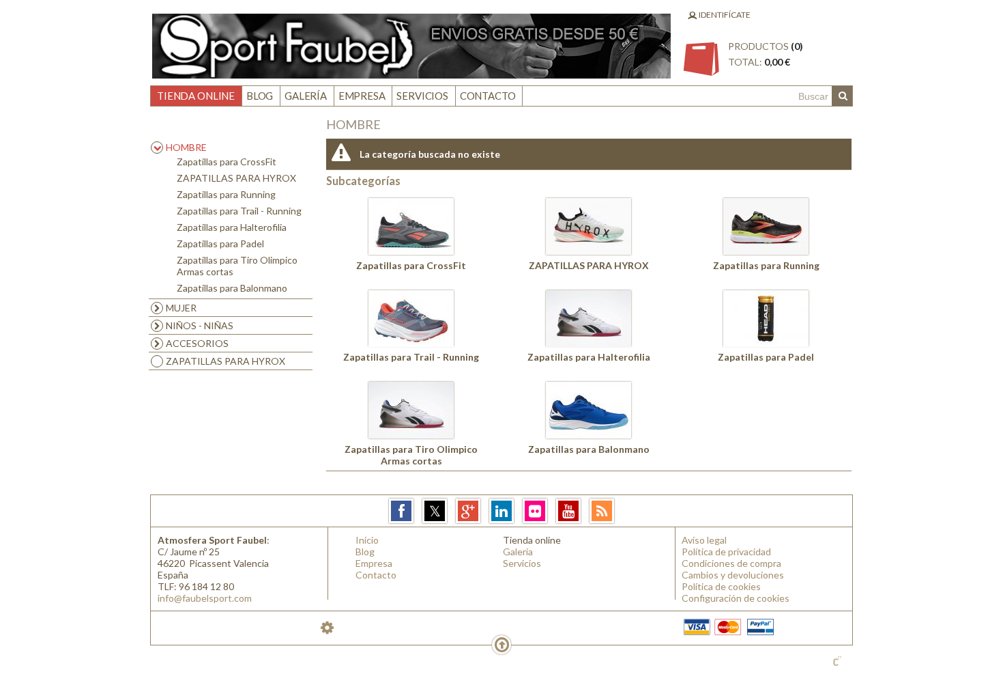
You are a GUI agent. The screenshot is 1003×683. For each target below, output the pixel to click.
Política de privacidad (726, 551)
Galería (306, 95)
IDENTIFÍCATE (724, 15)
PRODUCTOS (765, 54)
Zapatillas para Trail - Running (239, 211)
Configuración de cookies (735, 598)
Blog (259, 95)
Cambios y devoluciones (733, 575)
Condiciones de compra (731, 563)
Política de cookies (721, 586)
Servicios (422, 95)
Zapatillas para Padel (220, 243)
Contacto (488, 95)
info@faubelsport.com (205, 598)
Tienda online (196, 95)
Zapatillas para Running (226, 194)
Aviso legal (704, 540)
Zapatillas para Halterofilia (232, 227)
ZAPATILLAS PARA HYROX (236, 178)
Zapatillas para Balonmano (232, 288)
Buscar (842, 96)
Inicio (367, 540)
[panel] (327, 627)
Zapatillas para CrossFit (226, 161)
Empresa (362, 95)
